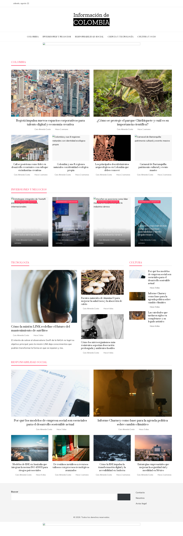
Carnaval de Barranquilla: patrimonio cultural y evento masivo (153, 167)
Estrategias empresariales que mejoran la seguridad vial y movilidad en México (153, 467)
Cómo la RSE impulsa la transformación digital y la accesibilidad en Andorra (112, 467)
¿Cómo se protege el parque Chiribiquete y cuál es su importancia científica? (133, 122)
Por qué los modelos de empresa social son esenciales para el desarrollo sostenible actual (159, 277)
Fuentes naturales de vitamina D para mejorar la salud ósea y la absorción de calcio (101, 301)
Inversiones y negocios (26, 202)
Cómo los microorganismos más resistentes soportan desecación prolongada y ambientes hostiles (98, 345)
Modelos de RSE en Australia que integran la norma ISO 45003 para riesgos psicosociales (30, 467)
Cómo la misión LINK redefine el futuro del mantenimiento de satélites (40, 329)
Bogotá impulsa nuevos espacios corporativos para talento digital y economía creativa (50, 122)
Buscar (14, 491)
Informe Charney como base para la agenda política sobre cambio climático (159, 298)
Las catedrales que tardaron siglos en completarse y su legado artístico (158, 317)
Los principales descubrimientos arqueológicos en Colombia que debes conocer (112, 167)
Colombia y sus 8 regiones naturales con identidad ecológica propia (70, 167)
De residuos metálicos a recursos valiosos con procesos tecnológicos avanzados (71, 467)
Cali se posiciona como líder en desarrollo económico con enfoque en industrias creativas (29, 167)
